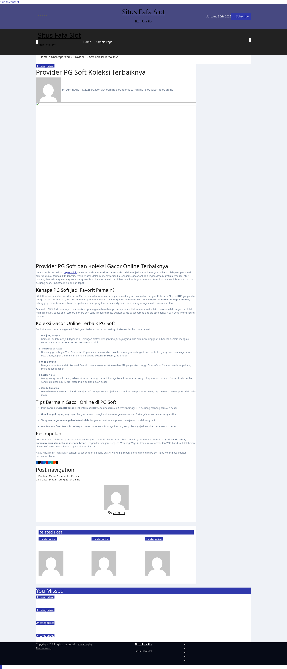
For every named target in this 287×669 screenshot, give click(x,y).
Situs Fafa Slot (143, 11)
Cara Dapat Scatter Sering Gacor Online (73, 640)
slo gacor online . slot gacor (140, 89)
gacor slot (99, 89)
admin (70, 89)
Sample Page (104, 42)
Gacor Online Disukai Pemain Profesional (111, 546)
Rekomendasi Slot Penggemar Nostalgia (59, 546)
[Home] (37, 42)
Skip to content (9, 2)
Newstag (83, 644)
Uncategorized (45, 66)
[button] (248, 44)
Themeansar (43, 648)
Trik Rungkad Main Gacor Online (168, 546)
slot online (166, 89)
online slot (114, 89)
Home (87, 42)
